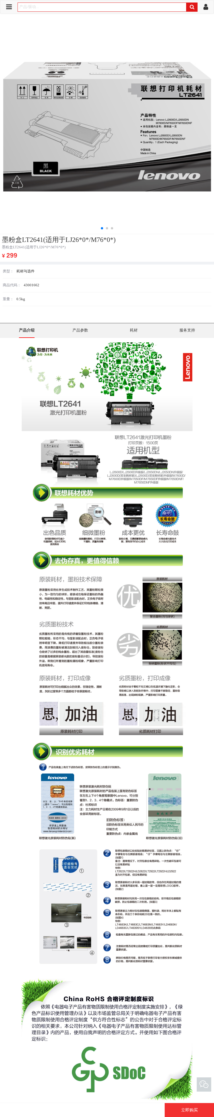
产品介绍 (27, 330)
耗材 (134, 330)
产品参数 (80, 330)
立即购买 (189, 1110)
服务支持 (187, 330)
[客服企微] (204, 1084)
